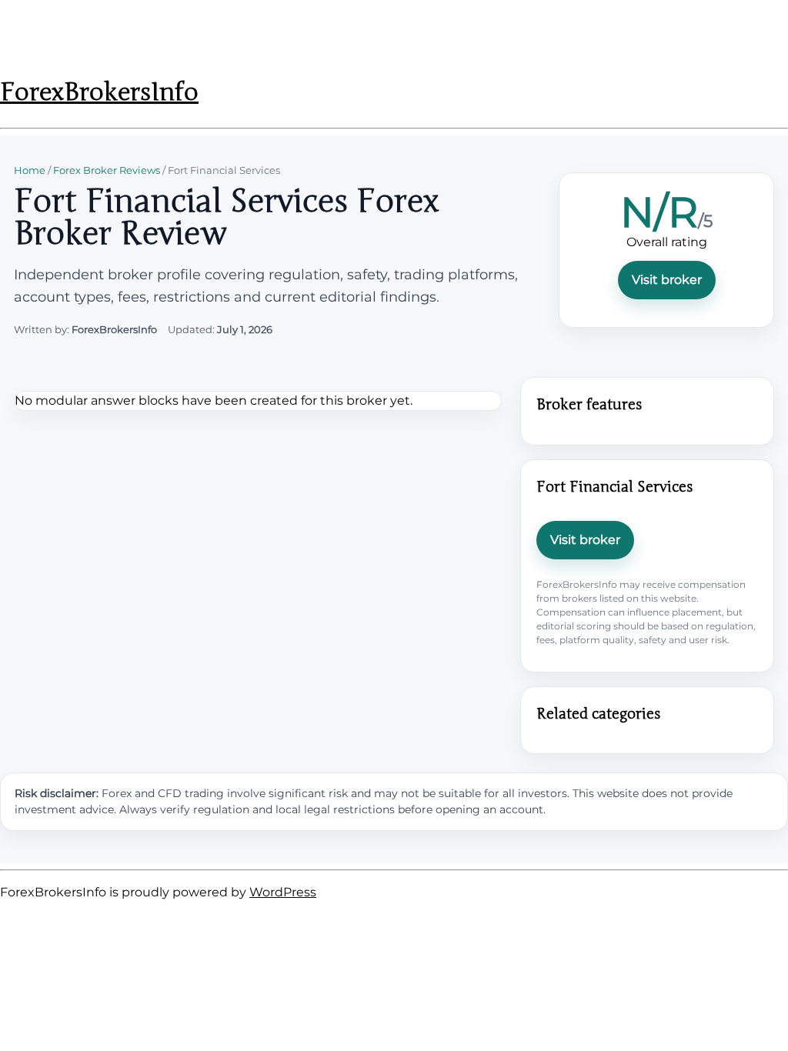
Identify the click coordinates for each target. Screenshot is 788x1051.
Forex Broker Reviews (106, 170)
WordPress (282, 892)
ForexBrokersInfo (99, 92)
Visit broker (667, 279)
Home (29, 170)
